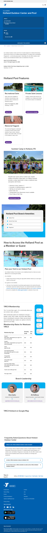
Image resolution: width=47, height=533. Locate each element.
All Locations (7, 10)
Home (5, 46)
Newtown (8, 288)
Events (5, 494)
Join (25, 491)
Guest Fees (8, 112)
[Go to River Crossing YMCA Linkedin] (13, 507)
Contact (25, 489)
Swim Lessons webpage (32, 112)
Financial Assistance (8, 496)
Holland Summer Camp (14, 198)
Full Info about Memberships (40, 331)
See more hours (8, 36)
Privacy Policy (7, 501)
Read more (8, 142)
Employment (6, 489)
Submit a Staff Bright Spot (9, 498)
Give (25, 494)
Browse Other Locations (39, 325)
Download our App (8, 509)
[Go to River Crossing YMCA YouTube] (7, 507)
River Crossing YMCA (8, 1)
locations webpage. (36, 288)
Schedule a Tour (39, 320)
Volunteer (26, 496)
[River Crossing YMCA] (7, 5)
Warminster (15, 288)
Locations (8, 45)
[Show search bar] (43, 5)
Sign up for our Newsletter (29, 498)
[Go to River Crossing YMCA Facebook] (4, 507)
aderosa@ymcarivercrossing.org (34, 401)
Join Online (38, 310)
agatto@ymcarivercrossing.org (12, 401)
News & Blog (6, 491)
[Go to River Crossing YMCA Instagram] (10, 507)
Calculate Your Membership (40, 315)
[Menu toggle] (45, 4)
